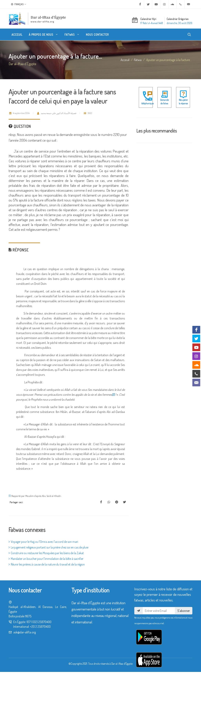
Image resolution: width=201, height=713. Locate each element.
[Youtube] (156, 4)
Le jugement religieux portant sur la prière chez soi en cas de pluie (49, 547)
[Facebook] (140, 4)
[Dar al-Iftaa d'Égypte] (37, 18)
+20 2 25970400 (40, 626)
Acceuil (125, 60)
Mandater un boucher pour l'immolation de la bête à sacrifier (47, 559)
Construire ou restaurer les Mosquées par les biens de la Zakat (47, 553)
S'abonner (183, 611)
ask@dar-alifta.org (24, 632)
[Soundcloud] (172, 4)
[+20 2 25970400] (180, 4)
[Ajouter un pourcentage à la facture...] (101, 502)
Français (19, 4)
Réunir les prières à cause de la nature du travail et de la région (48, 564)
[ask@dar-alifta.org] (188, 4)
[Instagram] (164, 4)
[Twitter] (148, 4)
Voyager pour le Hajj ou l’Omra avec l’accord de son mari (44, 542)
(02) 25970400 (41, 622)
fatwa (138, 60)
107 (28, 622)
